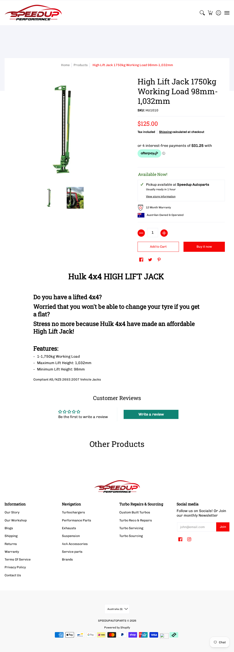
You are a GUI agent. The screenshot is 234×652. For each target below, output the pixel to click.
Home (65, 65)
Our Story (12, 512)
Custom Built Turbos (134, 512)
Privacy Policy (15, 567)
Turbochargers (73, 512)
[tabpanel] (117, 325)
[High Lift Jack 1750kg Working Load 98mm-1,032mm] (49, 198)
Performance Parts (76, 520)
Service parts (72, 552)
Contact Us (13, 575)
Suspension (71, 536)
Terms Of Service (18, 559)
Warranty (12, 552)
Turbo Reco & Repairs (135, 520)
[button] (210, 12)
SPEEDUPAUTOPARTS (112, 620)
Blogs (9, 528)
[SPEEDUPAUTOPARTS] (33, 12)
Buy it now (204, 247)
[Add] (164, 233)
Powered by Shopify (117, 627)
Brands (67, 559)
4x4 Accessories (75, 544)
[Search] (202, 12)
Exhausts (69, 528)
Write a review (151, 414)
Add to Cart (158, 247)
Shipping (165, 132)
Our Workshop (16, 520)
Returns (11, 544)
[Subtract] (141, 233)
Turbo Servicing (131, 528)
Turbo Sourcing (131, 536)
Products (81, 65)
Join (223, 527)
